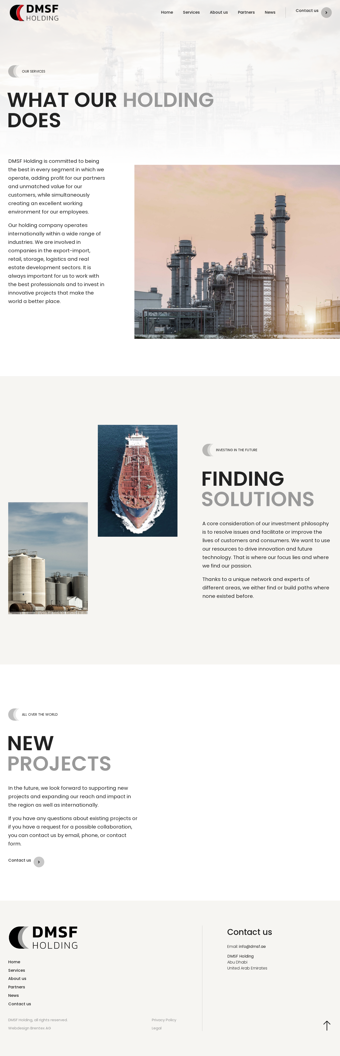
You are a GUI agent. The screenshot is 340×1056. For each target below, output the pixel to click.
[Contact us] (326, 12)
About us (219, 12)
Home (167, 12)
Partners (246, 12)
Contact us (307, 10)
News (270, 12)
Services (191, 12)
